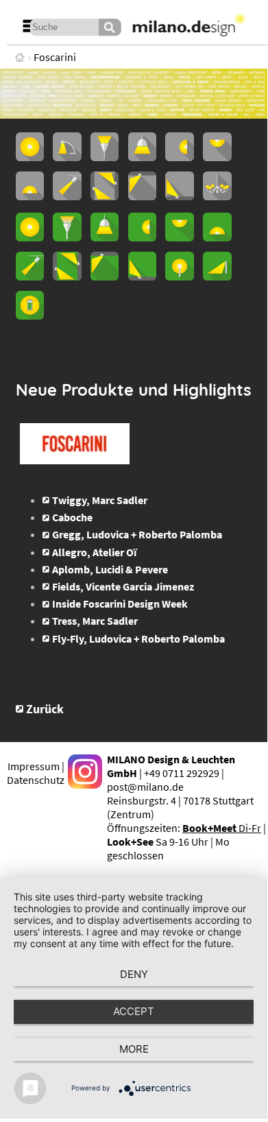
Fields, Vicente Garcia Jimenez (123, 586)
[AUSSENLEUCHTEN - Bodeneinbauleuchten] (142, 276)
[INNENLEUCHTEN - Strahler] (67, 196)
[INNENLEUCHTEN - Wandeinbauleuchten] (104, 196)
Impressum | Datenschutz (35, 773)
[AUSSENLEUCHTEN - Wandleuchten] (142, 237)
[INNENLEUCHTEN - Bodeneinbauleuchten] (179, 196)
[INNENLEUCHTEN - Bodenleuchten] (30, 196)
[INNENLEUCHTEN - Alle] (30, 157)
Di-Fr (221, 828)
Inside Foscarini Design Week (120, 603)
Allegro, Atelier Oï (94, 552)
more (134, 1048)
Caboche (72, 517)
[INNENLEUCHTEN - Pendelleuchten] (142, 157)
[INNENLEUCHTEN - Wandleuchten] (179, 157)
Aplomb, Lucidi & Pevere (110, 569)
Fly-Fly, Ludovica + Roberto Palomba (138, 638)
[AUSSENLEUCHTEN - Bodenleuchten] (217, 237)
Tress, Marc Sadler (95, 621)
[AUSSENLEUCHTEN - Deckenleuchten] (179, 237)
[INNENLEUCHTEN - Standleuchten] (104, 157)
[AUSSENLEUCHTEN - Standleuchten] (67, 237)
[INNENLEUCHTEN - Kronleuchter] (217, 196)
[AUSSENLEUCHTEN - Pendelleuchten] (104, 237)
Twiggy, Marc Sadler (99, 500)
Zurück (45, 709)
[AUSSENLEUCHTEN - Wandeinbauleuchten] (67, 276)
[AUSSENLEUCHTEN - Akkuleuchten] (30, 315)
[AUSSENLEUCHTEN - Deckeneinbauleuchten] (104, 276)
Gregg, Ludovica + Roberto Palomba (137, 534)
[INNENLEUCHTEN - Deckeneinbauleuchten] (142, 196)
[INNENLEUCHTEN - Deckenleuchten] (217, 157)
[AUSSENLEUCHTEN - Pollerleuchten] (179, 276)
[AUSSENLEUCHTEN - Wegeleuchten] (217, 276)
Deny (134, 974)
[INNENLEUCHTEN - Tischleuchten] (67, 157)
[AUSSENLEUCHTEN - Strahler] (30, 276)
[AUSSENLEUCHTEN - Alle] (30, 237)
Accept (133, 1011)
